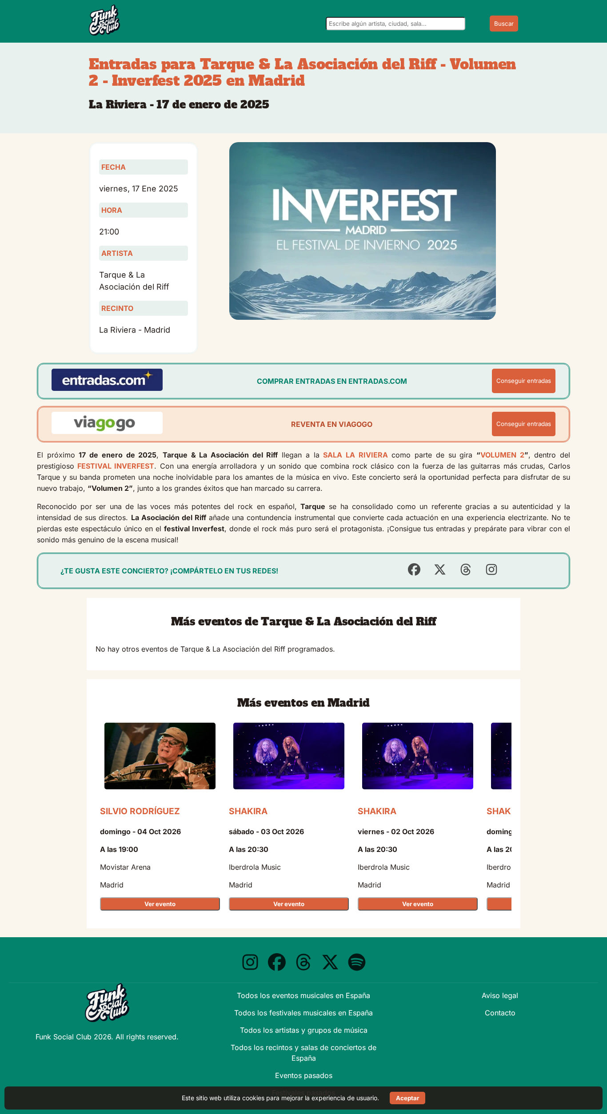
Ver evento (160, 903)
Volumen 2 (502, 454)
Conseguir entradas (523, 380)
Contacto (500, 1012)
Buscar (504, 23)
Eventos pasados (303, 1075)
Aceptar (407, 1098)
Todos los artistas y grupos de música (303, 1030)
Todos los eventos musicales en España (303, 995)
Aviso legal (500, 995)
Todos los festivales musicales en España (303, 1012)
